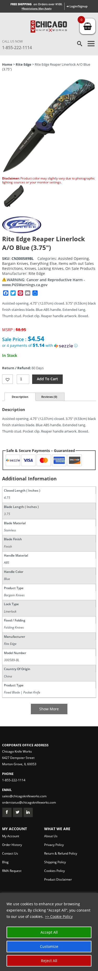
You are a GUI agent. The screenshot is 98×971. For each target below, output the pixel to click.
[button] (49, 345)
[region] (49, 932)
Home (7, 64)
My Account (10, 836)
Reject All (49, 960)
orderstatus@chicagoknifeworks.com (29, 802)
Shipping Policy (55, 862)
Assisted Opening (73, 258)
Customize (49, 946)
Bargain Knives (15, 263)
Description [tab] (20, 397)
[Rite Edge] (21, 231)
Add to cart (47, 378)
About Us (50, 836)
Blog (5, 862)
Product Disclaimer (58, 879)
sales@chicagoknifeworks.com (24, 796)
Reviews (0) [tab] (49, 397)
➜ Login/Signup (77, 6)
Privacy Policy (54, 844)
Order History (12, 844)
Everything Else (43, 263)
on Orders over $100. (36, 4)
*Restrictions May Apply (36, 8)
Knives (30, 268)
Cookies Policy (54, 871)
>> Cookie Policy (59, 916)
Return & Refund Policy (60, 853)
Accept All (49, 932)
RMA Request (11, 871)
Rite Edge (23, 64)
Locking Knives (51, 268)
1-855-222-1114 (17, 47)
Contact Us (10, 853)
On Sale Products (80, 268)
